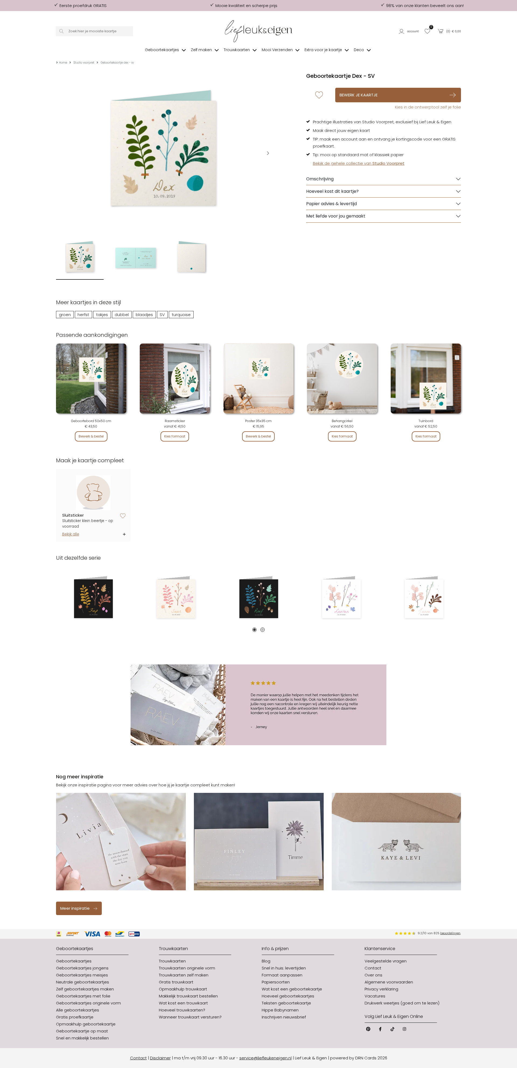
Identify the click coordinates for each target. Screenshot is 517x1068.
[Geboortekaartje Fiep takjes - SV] (93, 599)
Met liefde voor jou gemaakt (335, 216)
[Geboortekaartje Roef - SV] (258, 599)
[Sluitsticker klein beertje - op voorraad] (93, 492)
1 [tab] (254, 629)
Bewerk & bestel (91, 436)
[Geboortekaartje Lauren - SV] (341, 599)
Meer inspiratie (75, 908)
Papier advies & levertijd (331, 204)
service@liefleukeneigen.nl (265, 1058)
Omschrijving (320, 179)
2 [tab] (262, 629)
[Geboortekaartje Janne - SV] (424, 599)
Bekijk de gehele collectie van (358, 163)
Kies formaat (174, 436)
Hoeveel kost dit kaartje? (332, 191)
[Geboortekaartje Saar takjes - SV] (176, 599)
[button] (409, 31)
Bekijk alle (70, 534)
